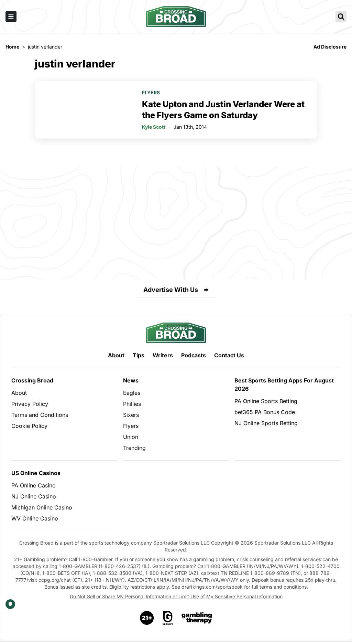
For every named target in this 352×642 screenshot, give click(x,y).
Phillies (132, 403)
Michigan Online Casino (41, 507)
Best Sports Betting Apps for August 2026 (284, 384)
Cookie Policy (29, 425)
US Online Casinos (35, 473)
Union (130, 436)
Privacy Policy (29, 403)
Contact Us (229, 355)
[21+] (147, 618)
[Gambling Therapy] (197, 618)
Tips (138, 355)
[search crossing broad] (341, 16)
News (131, 380)
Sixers (131, 414)
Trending (134, 447)
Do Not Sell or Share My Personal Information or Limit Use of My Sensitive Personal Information (176, 596)
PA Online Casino (33, 485)
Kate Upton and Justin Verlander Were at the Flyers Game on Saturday (223, 109)
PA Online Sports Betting (265, 401)
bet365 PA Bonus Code (264, 412)
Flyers (151, 92)
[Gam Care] (168, 618)
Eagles (131, 392)
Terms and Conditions (39, 414)
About (116, 355)
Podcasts (193, 355)
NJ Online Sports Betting (266, 423)
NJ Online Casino (33, 496)
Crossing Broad (32, 380)
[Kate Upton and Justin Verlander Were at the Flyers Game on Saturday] (84, 110)
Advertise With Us (170, 289)
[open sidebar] (11, 16)
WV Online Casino (34, 518)
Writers (163, 355)
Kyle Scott (153, 127)
